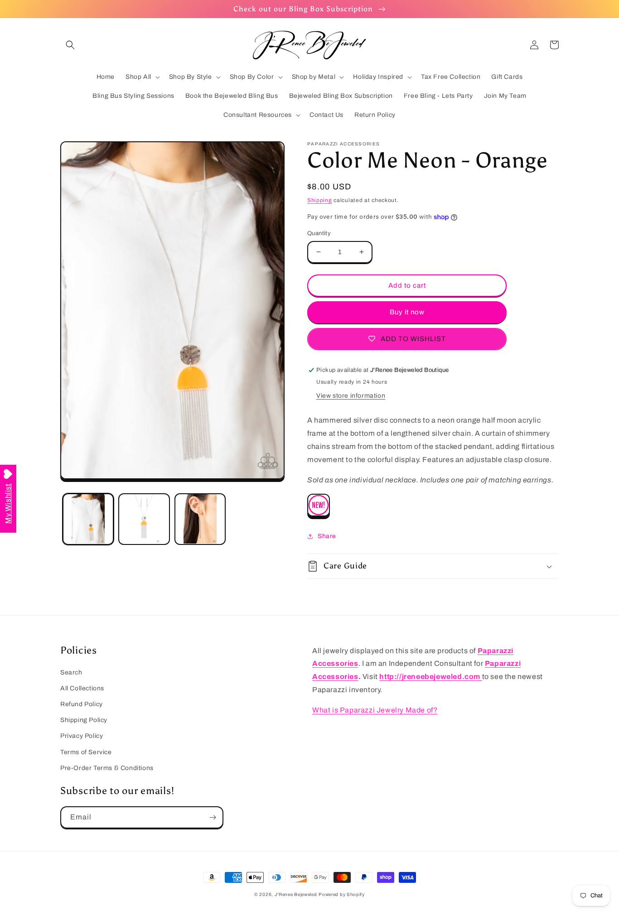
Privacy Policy (81, 735)
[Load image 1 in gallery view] (88, 518)
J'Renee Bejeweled (296, 894)
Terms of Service (86, 752)
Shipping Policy (83, 720)
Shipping (319, 200)
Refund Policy (81, 704)
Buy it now (407, 312)
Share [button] (327, 536)
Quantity (319, 233)
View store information (350, 395)
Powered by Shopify (342, 894)
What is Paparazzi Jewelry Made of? (374, 710)
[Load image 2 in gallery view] (143, 518)
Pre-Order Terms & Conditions (107, 768)
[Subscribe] (212, 817)
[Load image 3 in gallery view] (200, 518)
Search (71, 672)
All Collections (82, 688)
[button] (70, 45)
